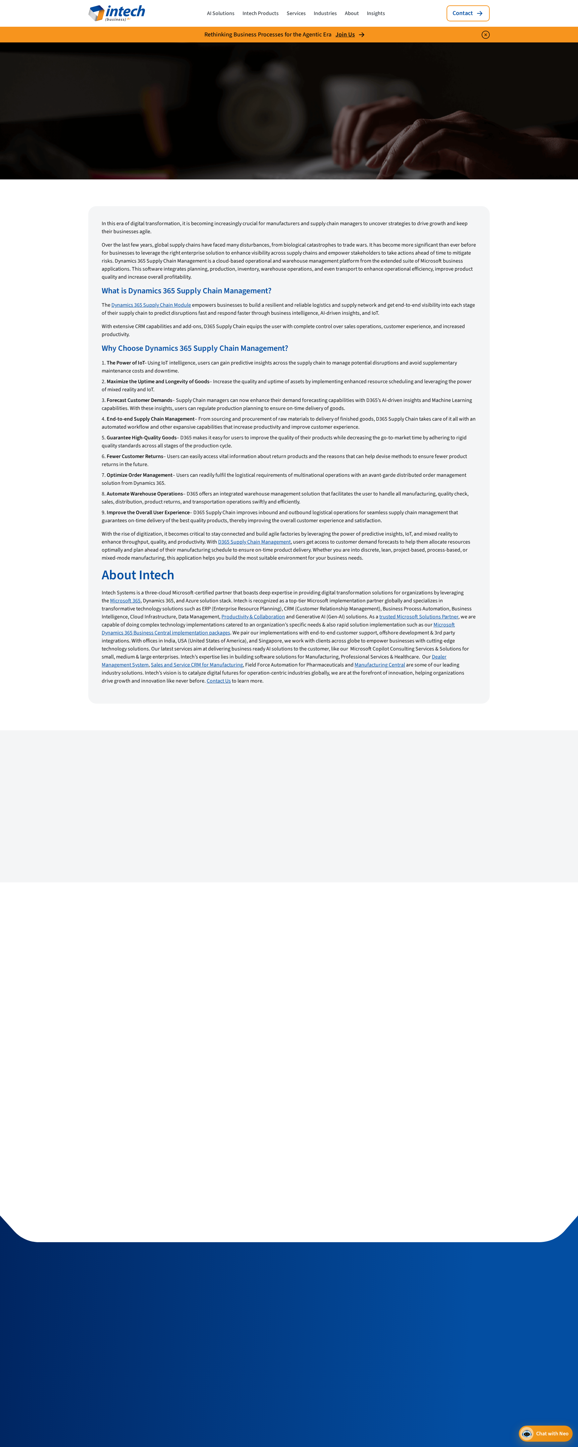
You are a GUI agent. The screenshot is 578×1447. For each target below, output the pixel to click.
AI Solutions (220, 13)
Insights (376, 13)
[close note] (486, 35)
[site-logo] (116, 13)
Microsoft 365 (125, 600)
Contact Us (219, 681)
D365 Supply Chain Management (254, 542)
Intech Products (261, 13)
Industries (325, 13)
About (352, 13)
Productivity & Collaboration (253, 616)
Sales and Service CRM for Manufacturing (197, 665)
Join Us (345, 35)
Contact (463, 13)
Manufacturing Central (380, 665)
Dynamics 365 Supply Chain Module (151, 305)
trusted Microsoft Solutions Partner (418, 616)
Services (296, 13)
